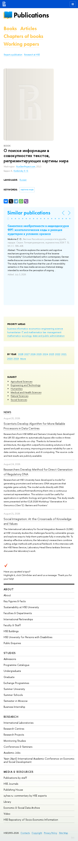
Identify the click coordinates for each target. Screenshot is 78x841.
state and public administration (49, 335)
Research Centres (14, 728)
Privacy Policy (50, 833)
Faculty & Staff (12, 625)
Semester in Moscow (16, 701)
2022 (57, 354)
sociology (27, 335)
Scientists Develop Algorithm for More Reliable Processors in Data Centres (34, 425)
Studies (10, 653)
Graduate (9, 677)
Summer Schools (13, 695)
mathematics (14, 335)
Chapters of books (23, 36)
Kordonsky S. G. (21, 170)
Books (10, 28)
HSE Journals (11, 783)
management (54, 332)
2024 (45, 354)
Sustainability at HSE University (21, 607)
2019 (16, 358)
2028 (20, 354)
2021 (64, 354)
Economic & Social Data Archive (22, 807)
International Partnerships (18, 619)
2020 (10, 358)
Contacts (25, 833)
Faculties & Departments (18, 613)
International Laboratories (18, 722)
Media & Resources (19, 771)
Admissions (10, 659)
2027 (27, 354)
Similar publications (28, 213)
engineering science (52, 328)
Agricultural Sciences (21, 381)
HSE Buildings (11, 631)
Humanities (16, 388)
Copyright (37, 833)
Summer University (14, 689)
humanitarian (14, 332)
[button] (8, 218)
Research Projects (14, 734)
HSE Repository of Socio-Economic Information (31, 819)
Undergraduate (12, 671)
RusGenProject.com (25, 166)
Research (11, 716)
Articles (28, 28)
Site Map (63, 833)
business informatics (17, 328)
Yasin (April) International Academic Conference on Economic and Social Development (39, 760)
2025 (39, 354)
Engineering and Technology (25, 385)
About (9, 589)
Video (7, 813)
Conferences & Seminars (18, 746)
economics (34, 328)
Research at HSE (32, 54)
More (23, 358)
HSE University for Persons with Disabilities (28, 637)
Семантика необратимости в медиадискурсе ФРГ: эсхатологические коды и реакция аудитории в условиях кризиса (38, 230)
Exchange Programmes (16, 683)
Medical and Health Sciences (26, 392)
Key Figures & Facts (15, 601)
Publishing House (13, 789)
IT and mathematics (32, 332)
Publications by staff (15, 777)
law (44, 332)
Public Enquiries (12, 643)
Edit (72, 837)
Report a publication (13, 54)
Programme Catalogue (16, 665)
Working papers (21, 44)
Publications (31, 15)
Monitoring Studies (15, 740)
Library (7, 801)
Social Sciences (19, 399)
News (7, 412)
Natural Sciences (19, 395)
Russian (23, 180)
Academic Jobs (12, 752)
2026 (33, 354)
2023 (51, 354)
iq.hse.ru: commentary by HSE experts (25, 795)
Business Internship (14, 707)
